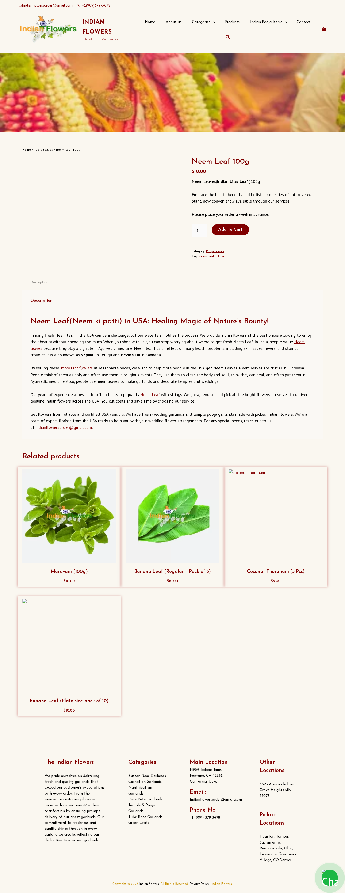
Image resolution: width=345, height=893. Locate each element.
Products (232, 22)
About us (173, 22)
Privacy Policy (199, 883)
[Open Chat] (330, 878)
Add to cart (230, 230)
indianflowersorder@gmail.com (48, 5)
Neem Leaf (150, 394)
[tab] (39, 282)
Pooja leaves (43, 149)
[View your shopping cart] (324, 29)
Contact (303, 22)
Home (150, 22)
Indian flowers (149, 883)
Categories (201, 22)
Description (39, 282)
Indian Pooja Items (266, 22)
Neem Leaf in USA (211, 256)
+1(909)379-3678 (96, 5)
